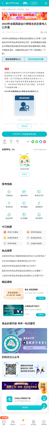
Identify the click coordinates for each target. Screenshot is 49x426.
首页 (3, 9)
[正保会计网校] (12, 3)
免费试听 (12, 424)
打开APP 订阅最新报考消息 (24, 134)
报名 (27, 9)
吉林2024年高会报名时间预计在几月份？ (19, 266)
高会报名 (31, 81)
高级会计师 (11, 9)
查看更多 (24, 126)
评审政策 (44, 424)
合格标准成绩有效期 (37, 243)
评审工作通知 (11, 232)
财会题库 (33, 424)
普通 (45, 32)
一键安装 (24, 407)
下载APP (34, 3)
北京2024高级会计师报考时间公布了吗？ (19, 261)
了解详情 (41, 298)
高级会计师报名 (18, 38)
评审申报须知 (34, 232)
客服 (44, 399)
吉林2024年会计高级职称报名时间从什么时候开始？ (24, 256)
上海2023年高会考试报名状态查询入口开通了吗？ (23, 276)
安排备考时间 (34, 238)
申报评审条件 (11, 238)
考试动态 (20, 9)
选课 (3, 424)
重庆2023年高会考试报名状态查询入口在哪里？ (22, 271)
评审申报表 (10, 243)
